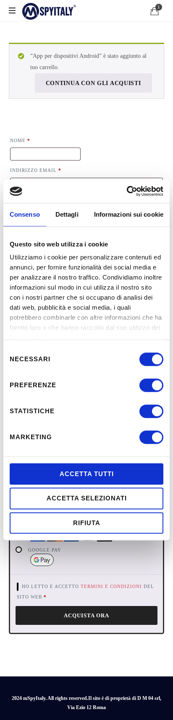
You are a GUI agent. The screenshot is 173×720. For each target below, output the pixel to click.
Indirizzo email (35, 170)
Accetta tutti (87, 473)
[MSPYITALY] (49, 10)
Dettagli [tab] (67, 214)
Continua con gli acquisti (93, 83)
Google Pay (44, 549)
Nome (20, 140)
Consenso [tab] (25, 214)
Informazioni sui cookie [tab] (128, 214)
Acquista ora (86, 615)
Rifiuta (86, 522)
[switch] (151, 382)
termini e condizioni (111, 586)
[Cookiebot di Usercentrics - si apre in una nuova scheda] (126, 191)
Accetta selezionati (87, 498)
